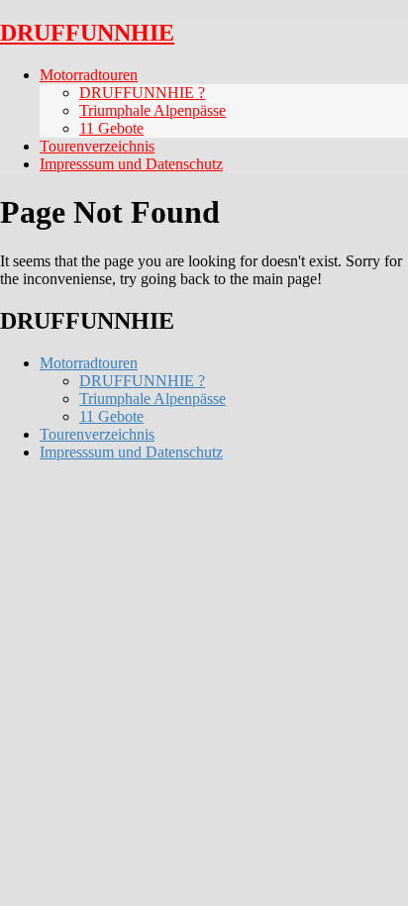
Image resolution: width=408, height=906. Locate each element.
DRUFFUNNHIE (87, 33)
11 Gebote (111, 128)
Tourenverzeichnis (97, 146)
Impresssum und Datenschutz (131, 163)
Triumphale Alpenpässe (152, 110)
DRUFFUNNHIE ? (142, 92)
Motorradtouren (89, 74)
